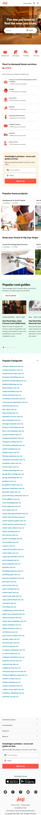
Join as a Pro (27, 3)
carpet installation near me (12, 391)
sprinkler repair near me (11, 639)
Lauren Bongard (8, 317)
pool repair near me (9, 582)
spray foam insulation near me (13, 636)
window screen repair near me (13, 689)
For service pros (7, 725)
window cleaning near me (11, 682)
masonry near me (8, 546)
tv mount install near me (11, 653)
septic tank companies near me (13, 614)
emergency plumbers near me (13, 438)
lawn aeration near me (10, 542)
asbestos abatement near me (12, 366)
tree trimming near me (10, 646)
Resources (5, 731)
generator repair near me (11, 492)
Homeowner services (8, 720)
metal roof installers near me (12, 549)
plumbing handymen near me (12, 571)
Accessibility (20, 808)
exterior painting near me (11, 449)
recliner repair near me (10, 592)
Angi (30, 317)
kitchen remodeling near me (12, 539)
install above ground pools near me (15, 513)
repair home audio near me (11, 596)
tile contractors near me (11, 643)
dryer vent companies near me (13, 431)
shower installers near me (11, 625)
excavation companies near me (13, 445)
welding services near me (11, 668)
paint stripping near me (10, 560)
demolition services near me (12, 417)
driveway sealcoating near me (13, 427)
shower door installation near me (14, 621)
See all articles (11, 296)
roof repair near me (9, 603)
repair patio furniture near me (12, 600)
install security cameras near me (14, 524)
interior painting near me (11, 531)
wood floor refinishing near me (13, 693)
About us (5, 736)
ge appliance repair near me (12, 485)
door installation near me (11, 420)
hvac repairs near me (9, 510)
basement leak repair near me (13, 373)
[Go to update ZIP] (28, 30)
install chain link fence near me (13, 517)
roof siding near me (9, 607)
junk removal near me (10, 535)
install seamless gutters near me (14, 521)
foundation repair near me (11, 463)
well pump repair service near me (14, 671)
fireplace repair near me (10, 452)
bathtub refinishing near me (12, 384)
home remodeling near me (11, 503)
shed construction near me (11, 618)
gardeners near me (9, 481)
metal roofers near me (10, 553)
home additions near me (11, 499)
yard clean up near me (10, 697)
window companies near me (12, 686)
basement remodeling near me (13, 377)
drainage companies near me (12, 424)
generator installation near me (13, 488)
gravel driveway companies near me (15, 496)
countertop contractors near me (13, 399)
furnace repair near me (10, 467)
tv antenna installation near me (13, 650)
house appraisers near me (11, 506)
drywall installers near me (11, 434)
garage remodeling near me (12, 478)
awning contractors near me (12, 370)
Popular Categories (12, 360)
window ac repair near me (11, 679)
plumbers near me (8, 567)
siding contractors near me (12, 628)
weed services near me (10, 664)
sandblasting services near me (13, 610)
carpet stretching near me (11, 395)
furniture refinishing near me (12, 470)
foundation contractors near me (13, 460)
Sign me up (20, 181)
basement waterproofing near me (14, 381)
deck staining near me (10, 413)
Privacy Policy (25, 805)
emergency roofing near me (12, 442)
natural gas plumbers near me (13, 557)
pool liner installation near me (13, 578)
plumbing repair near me (11, 574)
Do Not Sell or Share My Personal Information (20, 811)
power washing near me (10, 589)
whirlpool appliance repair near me (14, 675)
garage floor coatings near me (13, 474)
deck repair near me (9, 409)
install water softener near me (13, 528)
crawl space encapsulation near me (15, 402)
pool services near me (10, 585)
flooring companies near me (12, 456)
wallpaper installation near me (13, 657)
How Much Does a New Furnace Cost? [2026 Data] (13, 322)
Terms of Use (15, 805)
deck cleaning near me (10, 406)
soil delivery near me (9, 632)
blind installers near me (10, 388)
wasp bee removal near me (12, 661)
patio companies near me (11, 564)
